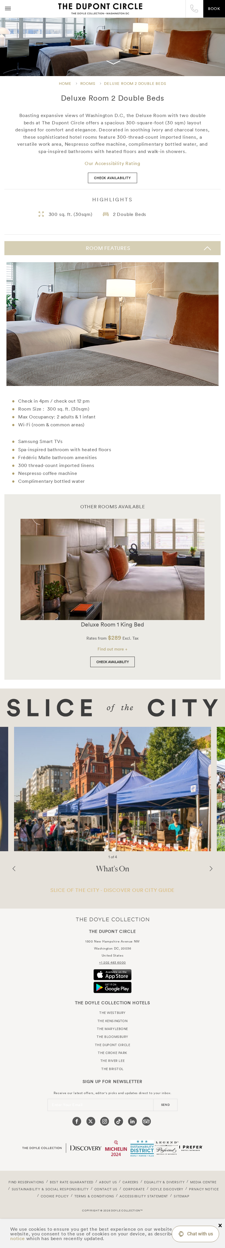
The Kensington (113, 1021)
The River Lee (112, 1060)
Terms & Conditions (94, 1196)
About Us (108, 1182)
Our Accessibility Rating (112, 163)
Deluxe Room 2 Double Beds (135, 83)
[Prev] (14, 868)
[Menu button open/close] (8, 8)
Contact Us (105, 1189)
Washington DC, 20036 (112, 948)
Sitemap (182, 1196)
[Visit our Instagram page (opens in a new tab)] (104, 1121)
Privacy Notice (204, 1189)
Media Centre (203, 1182)
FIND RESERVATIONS (26, 1182)
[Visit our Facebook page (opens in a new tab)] (76, 1121)
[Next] (211, 868)
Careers (130, 1182)
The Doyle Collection (112, 919)
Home (65, 83)
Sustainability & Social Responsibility (50, 1189)
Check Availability (112, 662)
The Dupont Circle (100, 8)
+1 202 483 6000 (112, 962)
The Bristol (112, 1069)
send (165, 1105)
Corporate (134, 1189)
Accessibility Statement (144, 1196)
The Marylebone (112, 1028)
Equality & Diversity (164, 1182)
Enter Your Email (67, 1104)
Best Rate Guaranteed (72, 1182)
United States (112, 955)
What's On (112, 868)
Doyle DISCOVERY (166, 1189)
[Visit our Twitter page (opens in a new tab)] (90, 1121)
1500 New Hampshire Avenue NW (112, 941)
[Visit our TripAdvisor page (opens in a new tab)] (146, 1121)
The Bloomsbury (112, 1036)
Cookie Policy (55, 1196)
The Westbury (112, 1012)
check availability (112, 178)
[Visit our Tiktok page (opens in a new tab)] (118, 1121)
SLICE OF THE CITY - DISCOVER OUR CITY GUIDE (112, 890)
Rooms (88, 83)
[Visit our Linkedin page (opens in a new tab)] (132, 1121)
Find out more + (112, 649)
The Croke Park (112, 1052)
